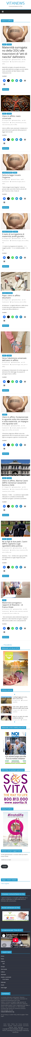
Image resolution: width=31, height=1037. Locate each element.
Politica (9, 113)
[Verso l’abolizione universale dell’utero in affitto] (15, 332)
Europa (9, 44)
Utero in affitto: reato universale (11, 117)
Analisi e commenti (7, 172)
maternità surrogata (16, 181)
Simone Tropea (16, 179)
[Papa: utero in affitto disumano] (15, 273)
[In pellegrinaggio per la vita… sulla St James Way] (6, 697)
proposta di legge (15, 364)
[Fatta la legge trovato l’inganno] (15, 155)
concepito (13, 428)
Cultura (15, 231)
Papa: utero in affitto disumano (11, 296)
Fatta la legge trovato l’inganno (11, 176)
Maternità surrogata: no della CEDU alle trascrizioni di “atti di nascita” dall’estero (14, 52)
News (4, 44)
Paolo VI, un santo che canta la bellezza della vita (20, 717)
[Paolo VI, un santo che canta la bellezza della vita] (6, 716)
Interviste (3, 974)
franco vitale (14, 611)
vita (3, 242)
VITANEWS (15, 3)
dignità (18, 428)
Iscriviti (4, 866)
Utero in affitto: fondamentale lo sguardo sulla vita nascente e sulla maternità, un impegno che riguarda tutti (15, 420)
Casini (12, 489)
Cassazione (17, 489)
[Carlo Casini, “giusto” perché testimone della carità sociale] (6, 707)
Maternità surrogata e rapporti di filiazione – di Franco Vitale (12, 604)
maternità (20, 611)
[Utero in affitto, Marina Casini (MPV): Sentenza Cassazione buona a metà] (15, 460)
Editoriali (3, 982)
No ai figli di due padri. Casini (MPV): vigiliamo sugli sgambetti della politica (14, 543)
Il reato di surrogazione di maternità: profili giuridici (13, 235)
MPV (22, 489)
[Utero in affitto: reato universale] (15, 96)
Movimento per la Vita (21, 122)
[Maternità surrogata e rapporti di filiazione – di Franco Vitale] (15, 583)
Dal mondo (4, 969)
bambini (13, 550)
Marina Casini (17, 61)
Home (2, 956)
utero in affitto (13, 124)
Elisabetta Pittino (17, 59)
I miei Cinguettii (5, 883)
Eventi (2, 985)
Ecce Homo (6, 979)
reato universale (6, 124)
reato (22, 364)
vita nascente (16, 430)
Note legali (4, 987)
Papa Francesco (15, 302)
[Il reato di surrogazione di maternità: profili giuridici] (15, 214)
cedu (12, 61)
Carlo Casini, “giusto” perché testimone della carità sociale (20, 707)
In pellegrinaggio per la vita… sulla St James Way (20, 697)
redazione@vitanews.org (7, 1011)
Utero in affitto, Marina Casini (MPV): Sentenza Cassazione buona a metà (15, 482)
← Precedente (7, 645)
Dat (4, 963)
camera (13, 122)
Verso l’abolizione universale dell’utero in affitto (14, 359)
